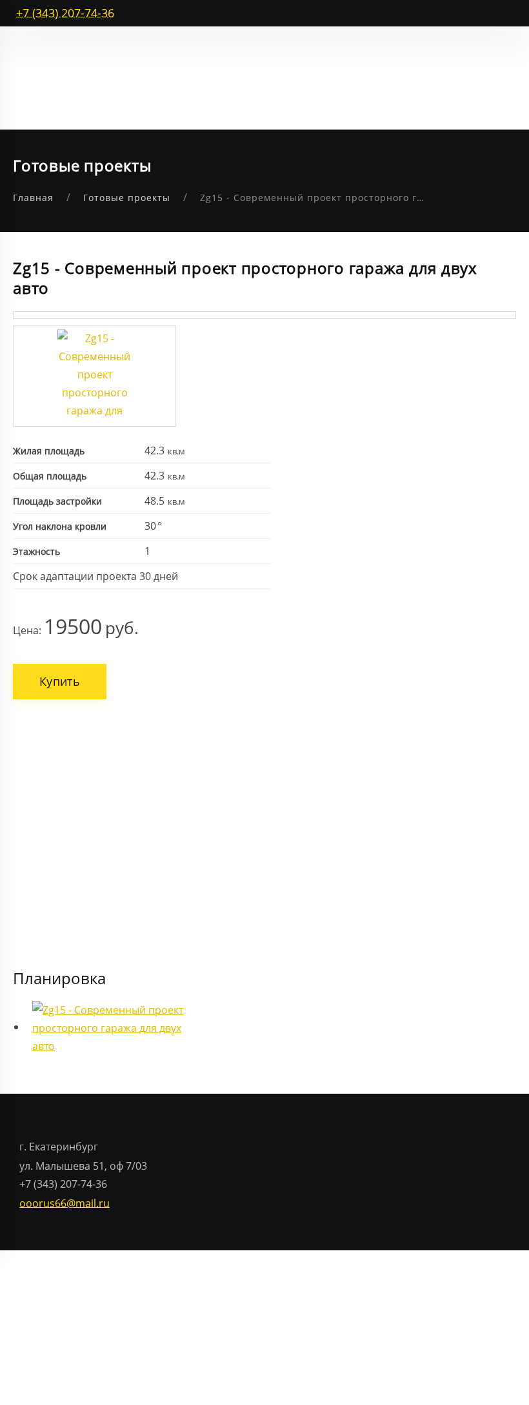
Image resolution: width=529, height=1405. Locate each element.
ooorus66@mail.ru (64, 1203)
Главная (33, 197)
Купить (59, 681)
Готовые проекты (126, 197)
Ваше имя (158, 713)
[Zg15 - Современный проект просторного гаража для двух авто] (94, 376)
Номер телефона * (180, 760)
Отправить (173, 839)
